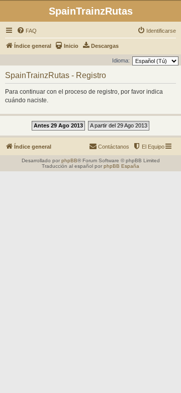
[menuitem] (27, 31)
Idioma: (121, 60)
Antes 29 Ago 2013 (58, 125)
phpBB (69, 160)
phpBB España (121, 166)
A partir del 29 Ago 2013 (118, 125)
